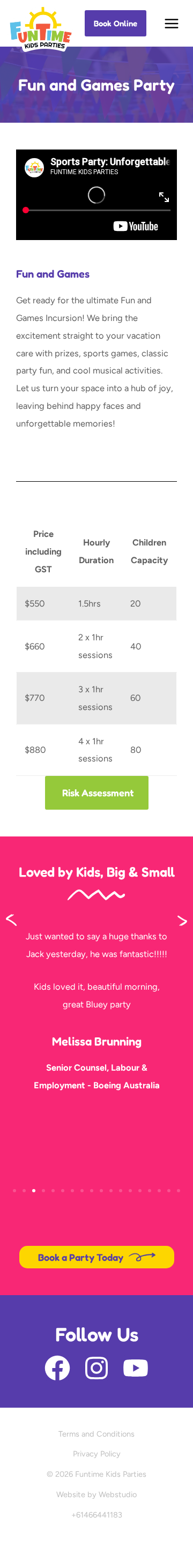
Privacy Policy (97, 1454)
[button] (115, 23)
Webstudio (118, 1494)
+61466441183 (96, 1515)
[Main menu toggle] (172, 23)
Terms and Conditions (96, 1434)
